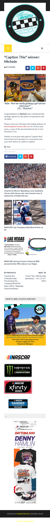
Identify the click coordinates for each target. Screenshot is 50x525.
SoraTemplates (23, 514)
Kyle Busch (10, 152)
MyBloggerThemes (25, 521)
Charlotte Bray (29, 149)
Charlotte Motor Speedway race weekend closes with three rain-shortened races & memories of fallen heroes (23, 193)
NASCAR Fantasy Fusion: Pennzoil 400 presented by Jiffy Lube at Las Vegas (21, 262)
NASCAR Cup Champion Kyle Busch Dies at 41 (23, 228)
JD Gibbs (41, 149)
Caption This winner (12, 149)
